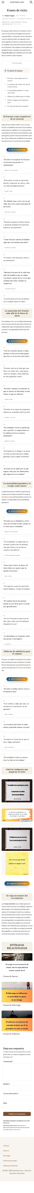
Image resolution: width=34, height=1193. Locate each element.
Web (5, 1103)
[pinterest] (21, 16)
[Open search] (31, 2)
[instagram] (19, 16)
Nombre (6, 1084)
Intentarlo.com (17, 2)
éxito (13, 321)
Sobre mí (6, 1151)
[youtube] (23, 16)
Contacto (6, 1145)
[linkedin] (24, 16)
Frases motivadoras (16, 22)
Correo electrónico (11, 1093)
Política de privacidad (10, 1161)
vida (18, 31)
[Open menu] (3, 2)
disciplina (5, 497)
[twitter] (17, 16)
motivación (19, 668)
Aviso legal (6, 1156)
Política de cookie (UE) (10, 1166)
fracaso (22, 125)
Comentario (8, 1061)
